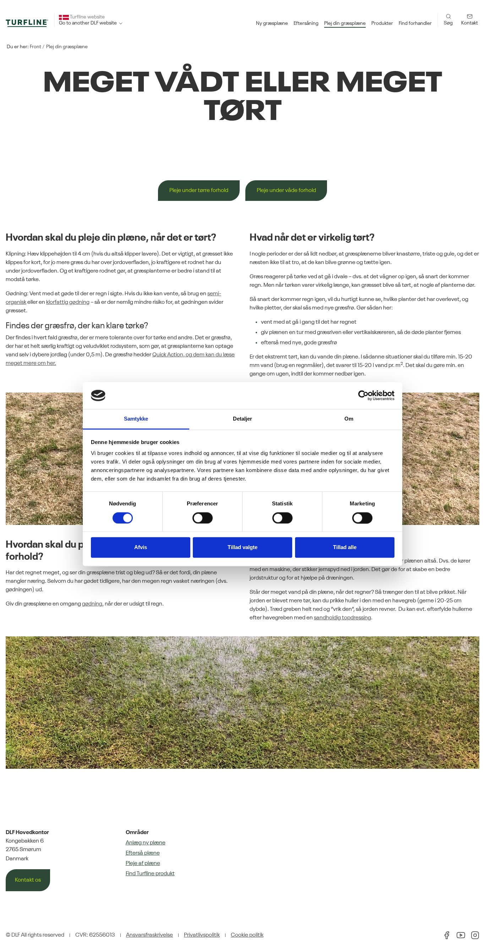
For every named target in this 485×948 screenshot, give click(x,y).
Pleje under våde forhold (286, 190)
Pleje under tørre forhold (198, 190)
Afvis (140, 547)
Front (35, 46)
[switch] (202, 518)
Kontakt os (28, 880)
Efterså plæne (143, 853)
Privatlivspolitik (202, 935)
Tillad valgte (242, 547)
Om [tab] (348, 419)
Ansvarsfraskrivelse (149, 935)
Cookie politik (247, 935)
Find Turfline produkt (150, 874)
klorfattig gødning (67, 302)
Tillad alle (344, 547)
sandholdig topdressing (342, 618)
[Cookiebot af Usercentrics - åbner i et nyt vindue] (363, 395)
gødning (92, 604)
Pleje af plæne (143, 863)
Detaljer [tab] (242, 419)
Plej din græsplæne (67, 46)
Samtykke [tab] (136, 419)
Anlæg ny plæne (145, 843)
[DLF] (27, 23)
